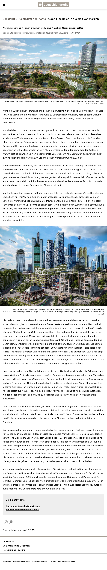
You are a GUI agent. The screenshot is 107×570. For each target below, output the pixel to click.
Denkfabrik (8, 541)
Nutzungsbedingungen (66, 561)
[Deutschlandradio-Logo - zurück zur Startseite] (53, 4)
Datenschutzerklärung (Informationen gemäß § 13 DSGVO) (35, 561)
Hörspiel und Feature (14, 549)
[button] (4, 5)
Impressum (7, 561)
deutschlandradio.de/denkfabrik (22, 510)
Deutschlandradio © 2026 (19, 530)
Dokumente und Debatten (16, 545)
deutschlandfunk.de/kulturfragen (23, 506)
